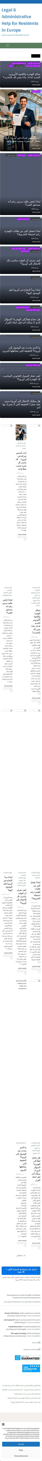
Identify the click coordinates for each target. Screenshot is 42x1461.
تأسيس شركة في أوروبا (23, 91)
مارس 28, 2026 (34, 355)
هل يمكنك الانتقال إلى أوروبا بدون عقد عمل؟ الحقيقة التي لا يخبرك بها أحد (21, 404)
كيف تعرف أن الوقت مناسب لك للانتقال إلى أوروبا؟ (23, 262)
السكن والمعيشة (35, 337)
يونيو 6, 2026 (35, 209)
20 (21, 1256)
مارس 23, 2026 (34, 383)
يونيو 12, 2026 (35, 145)
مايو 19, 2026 (35, 238)
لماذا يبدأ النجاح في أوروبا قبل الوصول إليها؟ (24, 291)
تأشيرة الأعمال (36, 91)
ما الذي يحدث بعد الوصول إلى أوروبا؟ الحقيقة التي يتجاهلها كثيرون (21, 349)
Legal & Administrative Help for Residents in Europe (20, 19)
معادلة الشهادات (10, 155)
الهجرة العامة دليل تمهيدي (33, 66)
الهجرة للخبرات (19, 66)
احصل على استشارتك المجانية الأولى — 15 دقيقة (21, 1270)
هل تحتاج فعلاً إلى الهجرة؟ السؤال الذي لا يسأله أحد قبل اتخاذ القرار (22, 320)
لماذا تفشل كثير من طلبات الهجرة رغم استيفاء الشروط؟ (22, 232)
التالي (18, 1256)
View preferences (21, 1456)
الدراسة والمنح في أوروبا (19, 63)
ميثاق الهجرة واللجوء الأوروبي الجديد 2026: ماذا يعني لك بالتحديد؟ (21, 75)
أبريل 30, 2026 (34, 297)
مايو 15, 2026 (35, 268)
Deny (21, 1450)
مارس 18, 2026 (34, 412)
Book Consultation (34, 1316)
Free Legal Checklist (11, 1302)
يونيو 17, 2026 (35, 81)
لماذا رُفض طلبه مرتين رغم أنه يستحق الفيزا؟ (24, 203)
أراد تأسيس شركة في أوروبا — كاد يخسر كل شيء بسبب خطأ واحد (22, 139)
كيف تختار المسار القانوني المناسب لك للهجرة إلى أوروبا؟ (21, 377)
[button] (3, 1424)
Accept (21, 1444)
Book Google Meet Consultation (29, 1302)
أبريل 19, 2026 (35, 327)
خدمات (11, 66)
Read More (36, 85)
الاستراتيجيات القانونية (34, 63)
